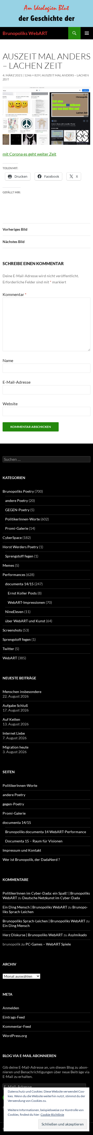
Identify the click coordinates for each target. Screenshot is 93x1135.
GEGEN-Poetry (17, 510)
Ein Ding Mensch (16, 925)
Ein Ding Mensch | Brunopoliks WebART (35, 907)
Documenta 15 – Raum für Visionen (34, 841)
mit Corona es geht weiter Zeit (29, 153)
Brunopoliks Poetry (18, 491)
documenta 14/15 (19, 584)
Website (10, 403)
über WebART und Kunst (25, 621)
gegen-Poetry (13, 804)
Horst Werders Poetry (20, 547)
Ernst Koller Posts (22, 593)
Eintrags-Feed (14, 1017)
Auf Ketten (11, 719)
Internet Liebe (14, 733)
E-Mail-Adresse (16, 382)
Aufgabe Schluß (15, 705)
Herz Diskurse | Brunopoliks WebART (33, 935)
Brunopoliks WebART (25, 33)
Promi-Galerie (16, 528)
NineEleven (14, 611)
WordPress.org (15, 1035)
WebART (10, 658)
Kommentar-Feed (17, 1026)
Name (8, 360)
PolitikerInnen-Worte (22, 519)
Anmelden (11, 1008)
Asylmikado (77, 935)
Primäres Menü (87, 33)
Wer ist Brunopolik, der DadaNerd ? (31, 859)
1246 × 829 (32, 75)
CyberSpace (12, 537)
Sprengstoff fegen (19, 556)
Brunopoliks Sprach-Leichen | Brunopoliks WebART (44, 921)
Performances (14, 574)
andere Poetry (16, 500)
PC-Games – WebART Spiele (48, 944)
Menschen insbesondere (22, 691)
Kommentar (14, 294)
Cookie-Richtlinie (52, 1114)
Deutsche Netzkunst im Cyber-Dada (51, 898)
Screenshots (12, 630)
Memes (8, 565)
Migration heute (15, 747)
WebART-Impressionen (26, 602)
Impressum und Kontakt (22, 850)
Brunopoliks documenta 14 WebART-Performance (45, 832)
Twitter (8, 648)
